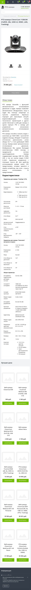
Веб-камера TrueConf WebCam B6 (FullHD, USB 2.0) (22, 392)
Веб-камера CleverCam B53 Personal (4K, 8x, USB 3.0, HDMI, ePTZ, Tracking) (22, 509)
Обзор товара (7, 100)
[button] (12, 2)
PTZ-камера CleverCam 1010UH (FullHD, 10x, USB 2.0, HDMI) (22, 548)
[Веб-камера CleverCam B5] (8, 378)
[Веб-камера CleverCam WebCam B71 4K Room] (8, 534)
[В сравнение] (13, 371)
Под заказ (15, 93)
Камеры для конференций (10, 16)
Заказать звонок (25, 8)
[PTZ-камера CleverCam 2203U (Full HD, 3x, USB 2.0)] (22, 457)
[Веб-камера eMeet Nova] (22, 417)
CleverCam (13, 77)
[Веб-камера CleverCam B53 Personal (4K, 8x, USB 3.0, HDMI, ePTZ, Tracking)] (22, 495)
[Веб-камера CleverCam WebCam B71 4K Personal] (8, 495)
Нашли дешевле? (18, 84)
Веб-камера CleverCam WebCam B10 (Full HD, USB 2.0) (8, 431)
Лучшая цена (6, 363)
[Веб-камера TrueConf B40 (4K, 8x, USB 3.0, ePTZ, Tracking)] (8, 457)
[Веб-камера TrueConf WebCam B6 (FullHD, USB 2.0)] (22, 378)
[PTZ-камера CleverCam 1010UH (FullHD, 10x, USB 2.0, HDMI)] (22, 534)
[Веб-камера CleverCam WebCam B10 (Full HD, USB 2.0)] (8, 417)
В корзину (8, 403)
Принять (5, 586)
